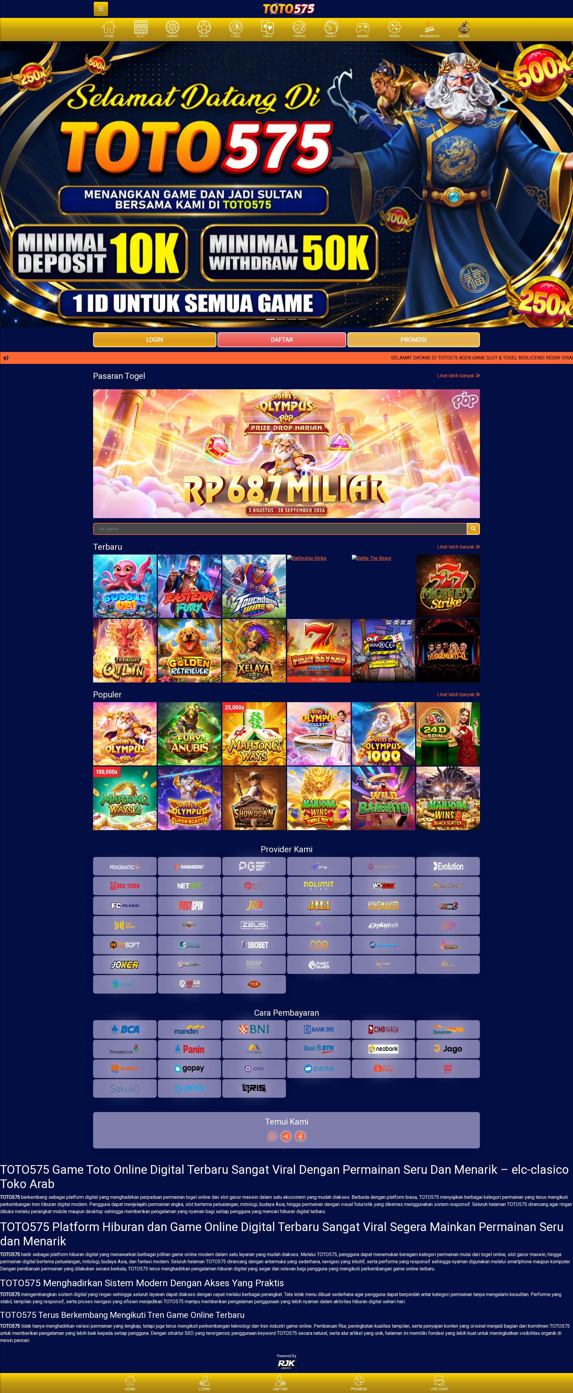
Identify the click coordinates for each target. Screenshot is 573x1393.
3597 (156, 459)
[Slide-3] (302, 319)
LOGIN (154, 339)
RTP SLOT (286, 398)
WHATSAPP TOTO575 (286, 359)
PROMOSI (414, 339)
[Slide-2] (291, 319)
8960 (459, 459)
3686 (373, 459)
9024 (113, 459)
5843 (243, 459)
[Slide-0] (270, 319)
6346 (329, 459)
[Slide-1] (281, 319)
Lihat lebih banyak (456, 435)
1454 (416, 459)
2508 (286, 459)
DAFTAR (282, 339)
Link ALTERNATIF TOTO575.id (286, 379)
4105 (200, 459)
